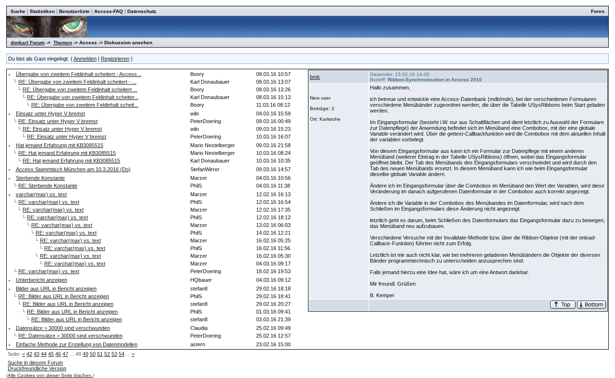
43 (36, 354)
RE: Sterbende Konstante (47, 186)
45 (51, 354)
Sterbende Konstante (40, 178)
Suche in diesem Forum (35, 362)
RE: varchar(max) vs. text (48, 202)
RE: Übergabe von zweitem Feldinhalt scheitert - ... (77, 82)
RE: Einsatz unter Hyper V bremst (58, 121)
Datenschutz (141, 11)
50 (93, 354)
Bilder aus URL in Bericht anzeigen (56, 288)
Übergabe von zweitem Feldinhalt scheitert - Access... (78, 74)
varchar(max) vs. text (41, 194)
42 (29, 354)
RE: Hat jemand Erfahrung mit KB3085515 (67, 153)
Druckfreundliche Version (37, 368)
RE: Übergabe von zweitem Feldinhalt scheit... (84, 105)
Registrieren (115, 59)
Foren (597, 11)
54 (121, 354)
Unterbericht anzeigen (41, 280)
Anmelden (85, 59)
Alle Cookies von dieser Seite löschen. (50, 375)
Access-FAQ (108, 11)
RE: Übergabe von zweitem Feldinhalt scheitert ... (80, 89)
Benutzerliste (74, 11)
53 (114, 354)
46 (58, 354)
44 (44, 354)
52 (107, 354)
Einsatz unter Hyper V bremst (50, 113)
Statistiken (42, 11)
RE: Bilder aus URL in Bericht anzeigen (63, 296)
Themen (62, 42)
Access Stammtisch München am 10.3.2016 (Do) (73, 169)
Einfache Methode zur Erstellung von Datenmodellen (76, 344)
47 (65, 354)
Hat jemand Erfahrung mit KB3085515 (59, 145)
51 (100, 354)
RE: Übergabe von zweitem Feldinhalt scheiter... (82, 97)
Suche (18, 11)
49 (85, 354)
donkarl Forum (28, 42)
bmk (315, 77)
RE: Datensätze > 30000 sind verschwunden (70, 336)
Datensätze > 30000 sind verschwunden (63, 328)
